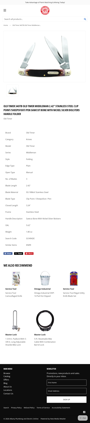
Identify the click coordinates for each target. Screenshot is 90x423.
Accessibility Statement (61, 408)
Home (6, 25)
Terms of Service (43, 408)
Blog (5, 383)
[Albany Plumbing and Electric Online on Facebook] (84, 412)
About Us (8, 386)
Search (6, 408)
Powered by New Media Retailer (53, 419)
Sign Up (66, 399)
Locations (8, 390)
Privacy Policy (16, 408)
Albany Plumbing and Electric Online (24, 419)
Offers (6, 379)
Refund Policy (29, 408)
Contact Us (8, 393)
